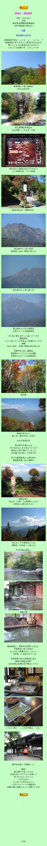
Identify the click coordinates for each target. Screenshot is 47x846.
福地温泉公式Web (23, 35)
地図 (23, 30)
